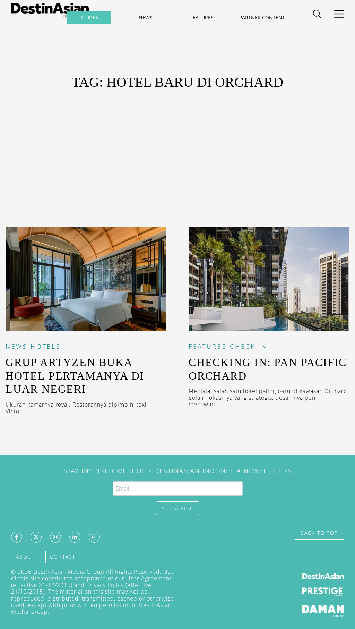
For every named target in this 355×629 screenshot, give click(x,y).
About (25, 556)
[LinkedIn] (74, 537)
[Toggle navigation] (339, 14)
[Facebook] (16, 537)
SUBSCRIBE (177, 508)
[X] (36, 537)
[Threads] (94, 537)
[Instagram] (55, 537)
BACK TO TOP (319, 532)
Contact (63, 556)
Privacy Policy (105, 585)
